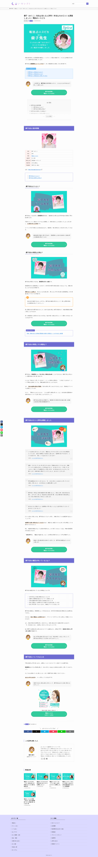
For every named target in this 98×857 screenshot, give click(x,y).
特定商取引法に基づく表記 (58, 829)
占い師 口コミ (33, 724)
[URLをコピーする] (70, 731)
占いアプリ (14, 832)
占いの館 (14, 844)
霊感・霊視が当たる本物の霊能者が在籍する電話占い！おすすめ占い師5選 (45, 333)
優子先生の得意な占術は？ (40, 109)
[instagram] (44, 759)
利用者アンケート (56, 844)
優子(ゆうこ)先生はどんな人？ (35, 72)
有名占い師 (14, 847)
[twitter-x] (42, 759)
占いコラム (14, 850)
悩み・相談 (14, 838)
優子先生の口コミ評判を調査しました (40, 113)
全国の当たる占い (16, 840)
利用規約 (54, 832)
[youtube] (47, 759)
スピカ (31, 20)
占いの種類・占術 (16, 835)
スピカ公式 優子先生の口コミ (37, 458)
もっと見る (49, 116)
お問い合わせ (55, 840)
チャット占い (15, 825)
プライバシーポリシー (57, 835)
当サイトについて (56, 823)
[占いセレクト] (21, 3)
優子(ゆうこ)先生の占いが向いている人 (37, 75)
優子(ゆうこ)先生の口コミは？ (35, 74)
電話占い (14, 823)
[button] (28, 731)
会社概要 (54, 825)
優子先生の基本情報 (36, 105)
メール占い (14, 829)
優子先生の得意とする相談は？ (38, 111)
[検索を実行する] (87, 4)
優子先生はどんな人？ (39, 107)
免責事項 (54, 838)
